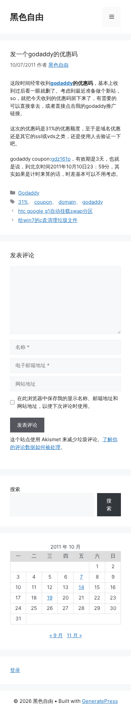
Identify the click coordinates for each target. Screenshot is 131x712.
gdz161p (61, 159)
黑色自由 (27, 17)
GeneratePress (100, 701)
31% (23, 202)
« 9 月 (56, 635)
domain (67, 202)
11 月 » (74, 635)
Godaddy (28, 193)
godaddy (61, 83)
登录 (15, 670)
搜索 (15, 489)
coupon (43, 202)
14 (81, 587)
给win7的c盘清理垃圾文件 (48, 220)
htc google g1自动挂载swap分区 (55, 211)
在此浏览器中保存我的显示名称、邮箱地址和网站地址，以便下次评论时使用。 (67, 402)
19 (49, 597)
